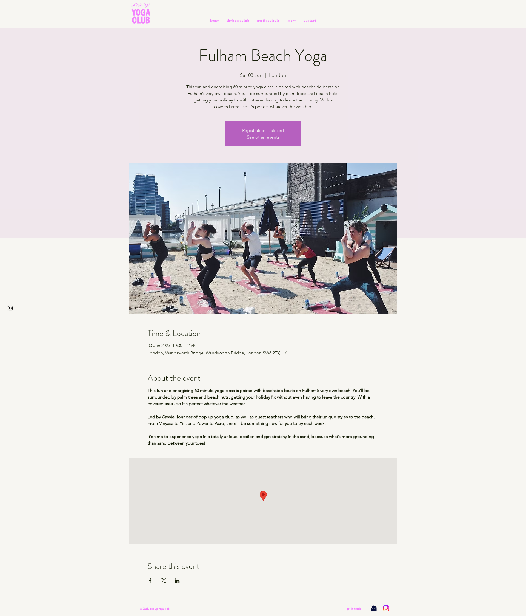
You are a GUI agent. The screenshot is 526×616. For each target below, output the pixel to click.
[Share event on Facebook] (150, 580)
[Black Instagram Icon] (10, 308)
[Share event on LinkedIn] (177, 580)
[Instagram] (386, 608)
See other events (263, 137)
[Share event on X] (163, 580)
